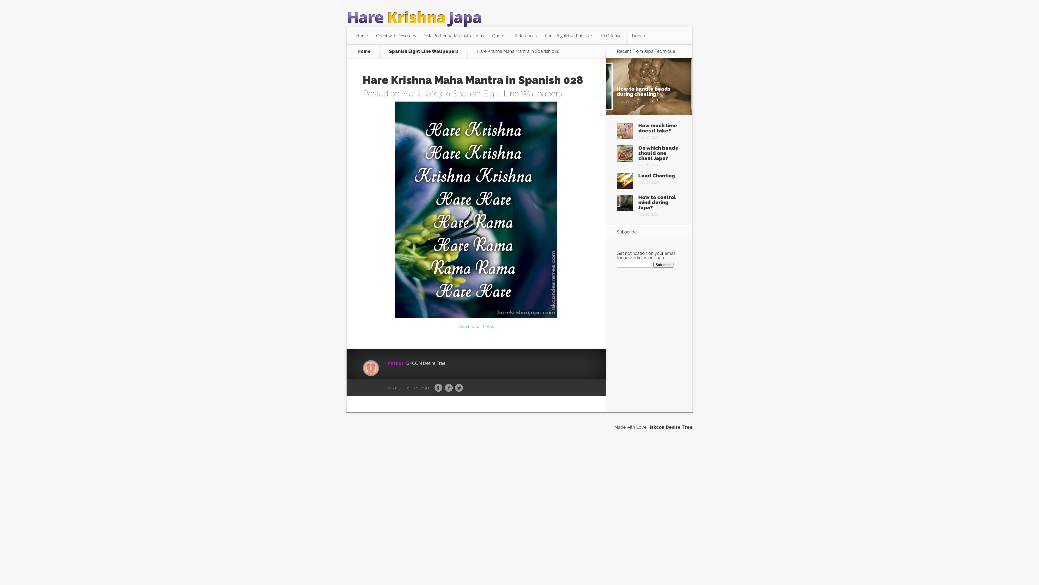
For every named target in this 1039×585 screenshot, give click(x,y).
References (526, 36)
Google (438, 388)
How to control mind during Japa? (657, 202)
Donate (639, 36)
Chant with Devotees (396, 36)
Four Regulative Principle (568, 36)
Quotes (499, 36)
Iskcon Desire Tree (671, 427)
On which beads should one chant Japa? (658, 153)
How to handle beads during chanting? (643, 91)
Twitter (459, 388)
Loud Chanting (656, 175)
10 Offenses (612, 36)
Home (362, 36)
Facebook (449, 388)
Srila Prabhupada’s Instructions (454, 36)
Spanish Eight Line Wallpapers (424, 51)
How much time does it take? (657, 128)
